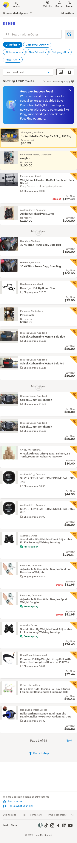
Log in (69, 6)
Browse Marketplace (16, 13)
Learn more (14, 801)
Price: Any (11, 59)
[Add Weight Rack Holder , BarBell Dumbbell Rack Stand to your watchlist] (73, 176)
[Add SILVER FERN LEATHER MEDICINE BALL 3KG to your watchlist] (73, 474)
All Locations (13, 52)
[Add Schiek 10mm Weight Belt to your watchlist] (73, 396)
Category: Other (36, 45)
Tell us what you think (20, 806)
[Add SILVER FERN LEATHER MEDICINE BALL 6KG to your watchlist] (73, 505)
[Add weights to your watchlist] (73, 154)
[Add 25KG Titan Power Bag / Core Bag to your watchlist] (73, 262)
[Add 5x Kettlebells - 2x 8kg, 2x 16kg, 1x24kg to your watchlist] (73, 132)
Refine (13, 45)
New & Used (36, 52)
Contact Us (36, 814)
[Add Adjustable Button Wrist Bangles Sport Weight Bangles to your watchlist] (73, 595)
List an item (66, 13)
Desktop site (9, 814)
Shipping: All (59, 52)
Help (23, 814)
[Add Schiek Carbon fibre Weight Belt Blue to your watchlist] (73, 333)
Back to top (41, 753)
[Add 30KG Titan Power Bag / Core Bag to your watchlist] (73, 241)
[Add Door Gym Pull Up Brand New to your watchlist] (73, 284)
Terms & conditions (56, 814)
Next (69, 740)
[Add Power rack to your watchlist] (73, 311)
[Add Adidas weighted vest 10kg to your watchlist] (73, 210)
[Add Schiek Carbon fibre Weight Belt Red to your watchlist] (73, 360)
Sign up (59, 6)
